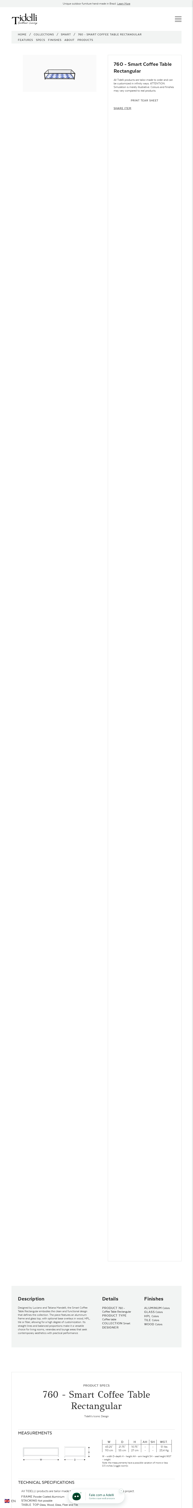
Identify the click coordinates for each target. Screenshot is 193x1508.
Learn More (123, 3)
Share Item (122, 108)
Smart (66, 34)
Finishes (54, 39)
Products (85, 39)
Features (25, 39)
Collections (44, 34)
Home (22, 34)
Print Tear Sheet (144, 100)
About (69, 39)
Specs (40, 39)
